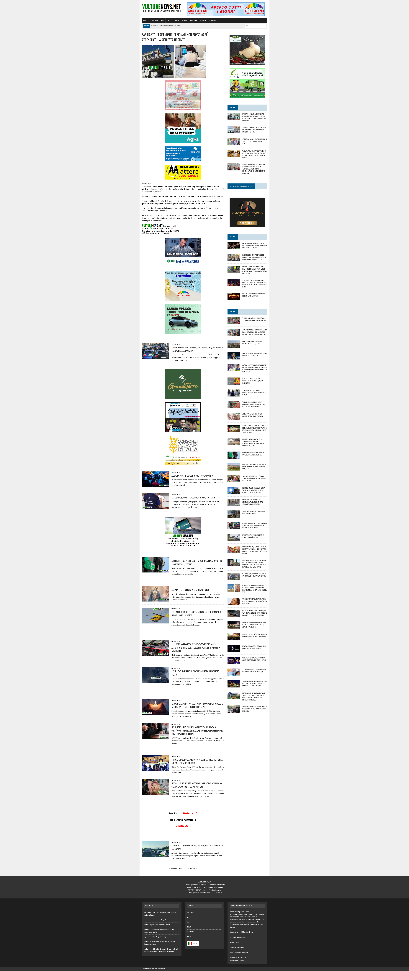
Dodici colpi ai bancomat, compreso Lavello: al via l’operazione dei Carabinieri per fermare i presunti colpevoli (254, 525)
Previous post (176, 868)
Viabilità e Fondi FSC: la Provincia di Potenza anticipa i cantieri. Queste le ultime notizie (252, 381)
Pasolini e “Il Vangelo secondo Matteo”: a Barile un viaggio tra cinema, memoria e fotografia (254, 466)
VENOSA (184, 20)
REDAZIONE (203, 20)
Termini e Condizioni (237, 937)
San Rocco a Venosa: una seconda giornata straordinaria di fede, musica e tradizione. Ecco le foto (254, 709)
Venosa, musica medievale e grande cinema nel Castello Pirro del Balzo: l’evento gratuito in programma (254, 625)
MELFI (162, 20)
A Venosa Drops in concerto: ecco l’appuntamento (192, 475)
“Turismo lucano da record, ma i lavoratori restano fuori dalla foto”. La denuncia (254, 392)
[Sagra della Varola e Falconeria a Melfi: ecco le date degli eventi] (234, 516)
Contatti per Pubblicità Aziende (241, 932)
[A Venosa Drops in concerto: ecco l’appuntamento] (155, 485)
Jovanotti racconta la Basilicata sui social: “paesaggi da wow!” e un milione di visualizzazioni (254, 478)
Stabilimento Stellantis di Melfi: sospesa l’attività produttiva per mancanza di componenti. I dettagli (254, 129)
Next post (191, 868)
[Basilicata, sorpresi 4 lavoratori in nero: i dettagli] (155, 507)
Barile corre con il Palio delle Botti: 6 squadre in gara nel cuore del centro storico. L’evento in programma (253, 502)
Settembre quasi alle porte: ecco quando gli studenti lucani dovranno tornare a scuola (254, 141)
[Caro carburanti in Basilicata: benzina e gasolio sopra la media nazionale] (234, 457)
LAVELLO (169, 20)
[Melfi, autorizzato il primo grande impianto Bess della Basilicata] (234, 346)
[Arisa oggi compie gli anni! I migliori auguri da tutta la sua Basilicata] (234, 358)
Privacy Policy (235, 942)
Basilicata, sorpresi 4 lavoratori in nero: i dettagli (193, 497)
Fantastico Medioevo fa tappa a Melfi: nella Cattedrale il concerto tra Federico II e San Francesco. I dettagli (254, 245)
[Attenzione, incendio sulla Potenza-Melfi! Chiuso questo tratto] (155, 681)
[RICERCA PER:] (255, 26)
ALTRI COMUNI (193, 20)
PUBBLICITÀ (213, 20)
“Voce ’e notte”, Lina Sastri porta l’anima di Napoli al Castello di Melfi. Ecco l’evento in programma (254, 601)
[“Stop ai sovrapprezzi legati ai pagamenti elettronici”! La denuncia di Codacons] (234, 674)
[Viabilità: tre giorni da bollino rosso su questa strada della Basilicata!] (155, 855)
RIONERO (177, 20)
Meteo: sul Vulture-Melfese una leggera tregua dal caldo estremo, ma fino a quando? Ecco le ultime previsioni (253, 490)
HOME (144, 20)
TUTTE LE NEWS (153, 20)
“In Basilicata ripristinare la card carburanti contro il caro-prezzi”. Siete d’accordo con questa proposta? (253, 404)
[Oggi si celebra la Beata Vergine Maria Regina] (155, 600)
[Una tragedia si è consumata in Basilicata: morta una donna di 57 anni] (234, 298)
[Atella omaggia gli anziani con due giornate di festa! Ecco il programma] (234, 418)
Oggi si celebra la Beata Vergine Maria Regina (190, 590)
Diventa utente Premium (239, 952)
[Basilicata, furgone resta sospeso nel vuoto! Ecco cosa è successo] (234, 540)
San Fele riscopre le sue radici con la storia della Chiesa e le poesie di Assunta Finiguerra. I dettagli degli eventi (254, 683)
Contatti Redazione (237, 947)
